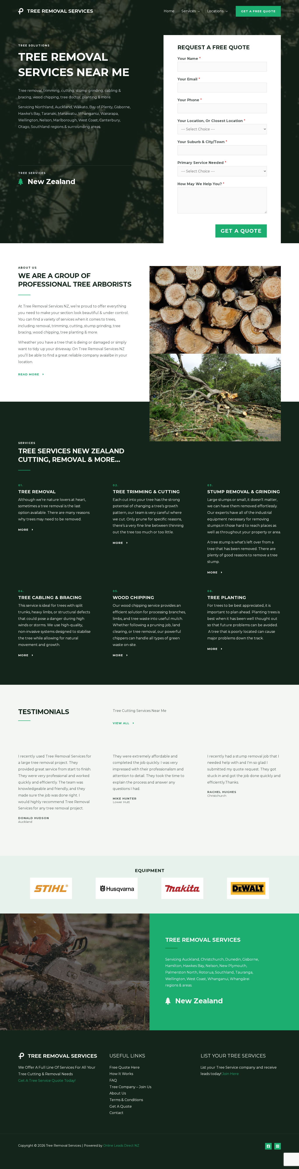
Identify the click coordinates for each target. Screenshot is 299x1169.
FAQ (113, 1080)
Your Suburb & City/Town (202, 142)
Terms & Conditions (126, 1100)
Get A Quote (241, 231)
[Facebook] (268, 1146)
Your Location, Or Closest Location (211, 121)
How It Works (121, 1074)
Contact (116, 1113)
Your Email (189, 79)
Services (188, 11)
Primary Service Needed (202, 163)
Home (169, 11)
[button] (258, 11)
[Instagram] (277, 1146)
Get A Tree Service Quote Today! (47, 1081)
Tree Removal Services (60, 11)
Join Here (230, 1074)
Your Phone (190, 100)
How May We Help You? (201, 184)
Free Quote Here (124, 1067)
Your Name (189, 59)
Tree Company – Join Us (130, 1087)
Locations (215, 11)
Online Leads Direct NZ (121, 1146)
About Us (117, 1093)
